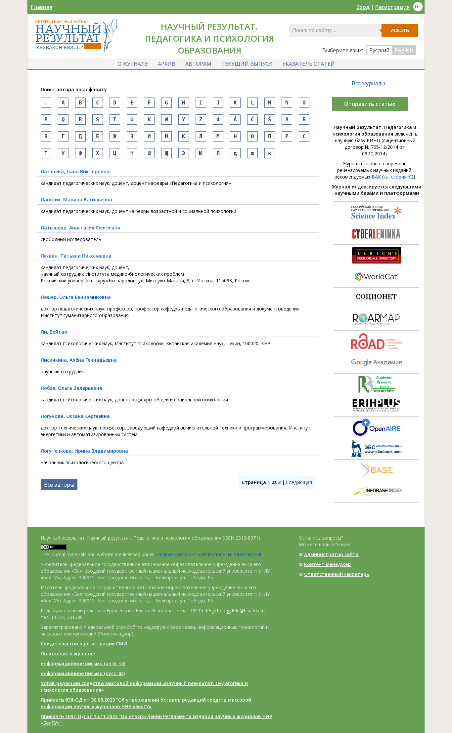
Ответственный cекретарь (336, 574)
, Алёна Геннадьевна (79, 360)
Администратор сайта (331, 554)
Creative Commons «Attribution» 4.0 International (208, 554)
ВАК (376, 177)
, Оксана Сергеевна (75, 416)
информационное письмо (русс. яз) (83, 673)
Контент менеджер (327, 564)
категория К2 (399, 177)
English (404, 50)
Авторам (198, 63)
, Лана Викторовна (75, 171)
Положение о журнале (68, 653)
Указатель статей (308, 63)
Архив (166, 63)
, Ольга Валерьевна (71, 388)
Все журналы (368, 83)
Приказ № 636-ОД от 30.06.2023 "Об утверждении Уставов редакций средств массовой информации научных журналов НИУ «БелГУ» (146, 703)
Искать (399, 30)
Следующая (299, 482)
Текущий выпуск (246, 63)
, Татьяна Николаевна (76, 256)
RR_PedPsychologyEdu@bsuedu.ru (228, 610)
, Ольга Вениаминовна (76, 297)
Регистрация (392, 7)
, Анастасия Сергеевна (80, 227)
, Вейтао (54, 332)
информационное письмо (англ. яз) (83, 663)
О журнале (132, 63)
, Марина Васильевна (76, 199)
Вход (363, 7)
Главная (41, 7)
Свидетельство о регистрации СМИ (84, 643)
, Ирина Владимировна (84, 451)
